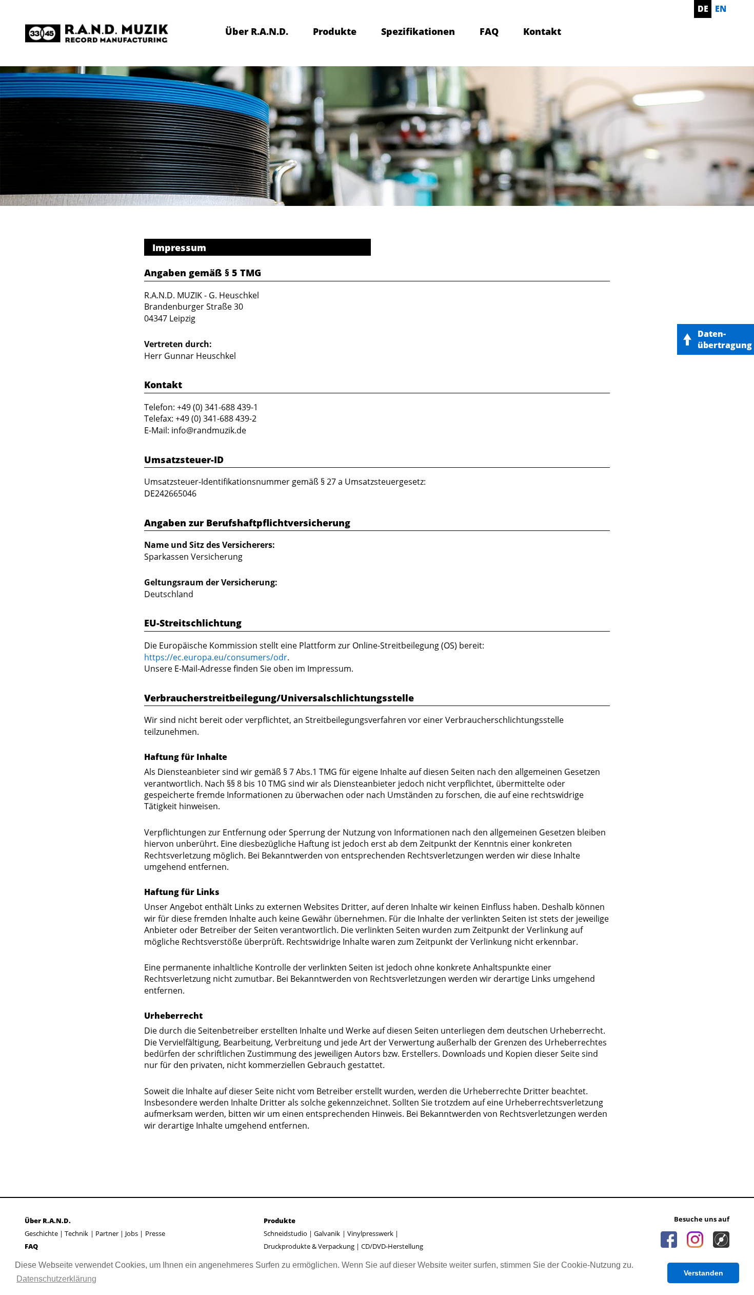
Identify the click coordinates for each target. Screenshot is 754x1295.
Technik (76, 1233)
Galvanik (327, 1233)
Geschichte (41, 1233)
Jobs (131, 1233)
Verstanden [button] (703, 1273)
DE (703, 8)
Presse (155, 1233)
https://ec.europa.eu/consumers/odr (215, 657)
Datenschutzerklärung (56, 1278)
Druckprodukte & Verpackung (309, 1246)
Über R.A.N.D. (256, 31)
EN (720, 8)
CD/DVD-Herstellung (392, 1246)
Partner (106, 1233)
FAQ (489, 31)
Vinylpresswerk (370, 1233)
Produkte (334, 31)
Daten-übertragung (725, 339)
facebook (669, 1239)
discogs (721, 1239)
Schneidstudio (285, 1233)
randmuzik (102, 33)
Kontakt (542, 31)
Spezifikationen (418, 31)
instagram (695, 1239)
